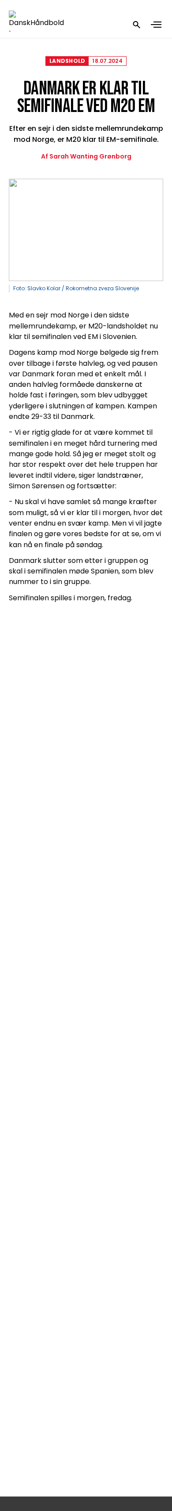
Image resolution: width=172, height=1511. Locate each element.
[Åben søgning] (137, 25)
